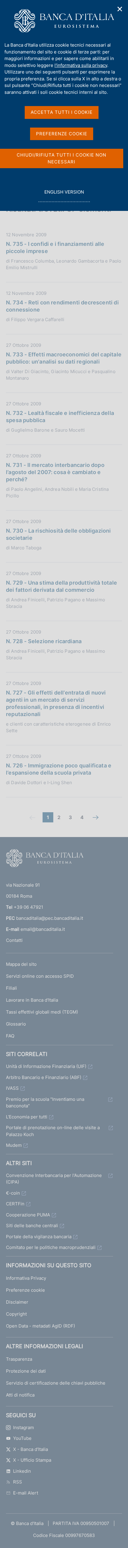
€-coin (13, 1193)
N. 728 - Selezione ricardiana (44, 641)
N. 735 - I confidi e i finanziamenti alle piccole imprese (55, 247)
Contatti (14, 940)
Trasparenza (19, 1359)
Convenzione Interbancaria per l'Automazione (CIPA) (54, 1179)
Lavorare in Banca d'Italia (32, 1000)
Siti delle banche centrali (32, 1225)
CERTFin (15, 1204)
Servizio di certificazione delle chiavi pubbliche (55, 1383)
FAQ (10, 1036)
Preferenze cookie (25, 1290)
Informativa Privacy (26, 1278)
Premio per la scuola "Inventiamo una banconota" (45, 1102)
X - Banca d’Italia (30, 1449)
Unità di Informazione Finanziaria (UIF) (46, 1066)
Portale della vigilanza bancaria (38, 1236)
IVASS (12, 1088)
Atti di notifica (20, 1395)
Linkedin (22, 1471)
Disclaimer (17, 1302)
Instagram (23, 1427)
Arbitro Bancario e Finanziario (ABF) (43, 1077)
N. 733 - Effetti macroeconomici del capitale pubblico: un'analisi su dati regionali (63, 358)
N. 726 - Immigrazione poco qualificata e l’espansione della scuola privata (58, 769)
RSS (17, 1482)
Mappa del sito (21, 964)
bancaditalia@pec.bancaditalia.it (49, 918)
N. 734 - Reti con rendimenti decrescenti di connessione (62, 306)
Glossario (16, 1024)
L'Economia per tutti (26, 1117)
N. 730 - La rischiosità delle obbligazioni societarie (58, 534)
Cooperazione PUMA (28, 1215)
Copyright (16, 1314)
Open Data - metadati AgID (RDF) (40, 1326)
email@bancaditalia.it (43, 929)
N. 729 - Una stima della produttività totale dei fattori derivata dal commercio (61, 586)
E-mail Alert (25, 1493)
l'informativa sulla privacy (80, 65)
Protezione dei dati (26, 1371)
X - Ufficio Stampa (32, 1460)
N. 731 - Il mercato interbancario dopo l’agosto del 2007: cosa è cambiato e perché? (55, 472)
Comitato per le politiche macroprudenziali (51, 1247)
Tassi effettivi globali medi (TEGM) (42, 1012)
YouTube (22, 1438)
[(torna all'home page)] (44, 859)
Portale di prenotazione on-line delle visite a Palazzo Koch (53, 1131)
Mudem (14, 1145)
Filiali (11, 988)
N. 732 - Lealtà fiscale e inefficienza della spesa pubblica (60, 416)
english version (64, 195)
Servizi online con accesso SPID (40, 976)
